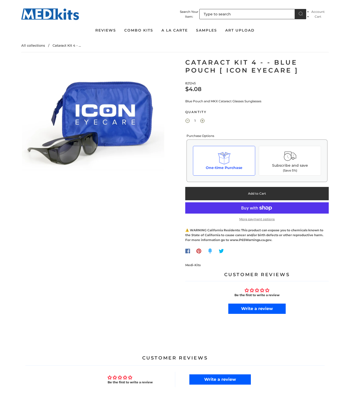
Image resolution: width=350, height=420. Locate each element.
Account (318, 12)
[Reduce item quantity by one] (187, 121)
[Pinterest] (198, 251)
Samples (206, 30)
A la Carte (174, 30)
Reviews (105, 30)
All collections (33, 45)
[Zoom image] (93, 115)
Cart (318, 16)
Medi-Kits (193, 265)
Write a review (257, 308)
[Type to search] (247, 14)
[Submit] (300, 13)
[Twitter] (221, 251)
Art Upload (240, 30)
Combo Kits (138, 30)
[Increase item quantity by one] (202, 121)
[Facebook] (187, 251)
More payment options (257, 219)
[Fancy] (210, 251)
